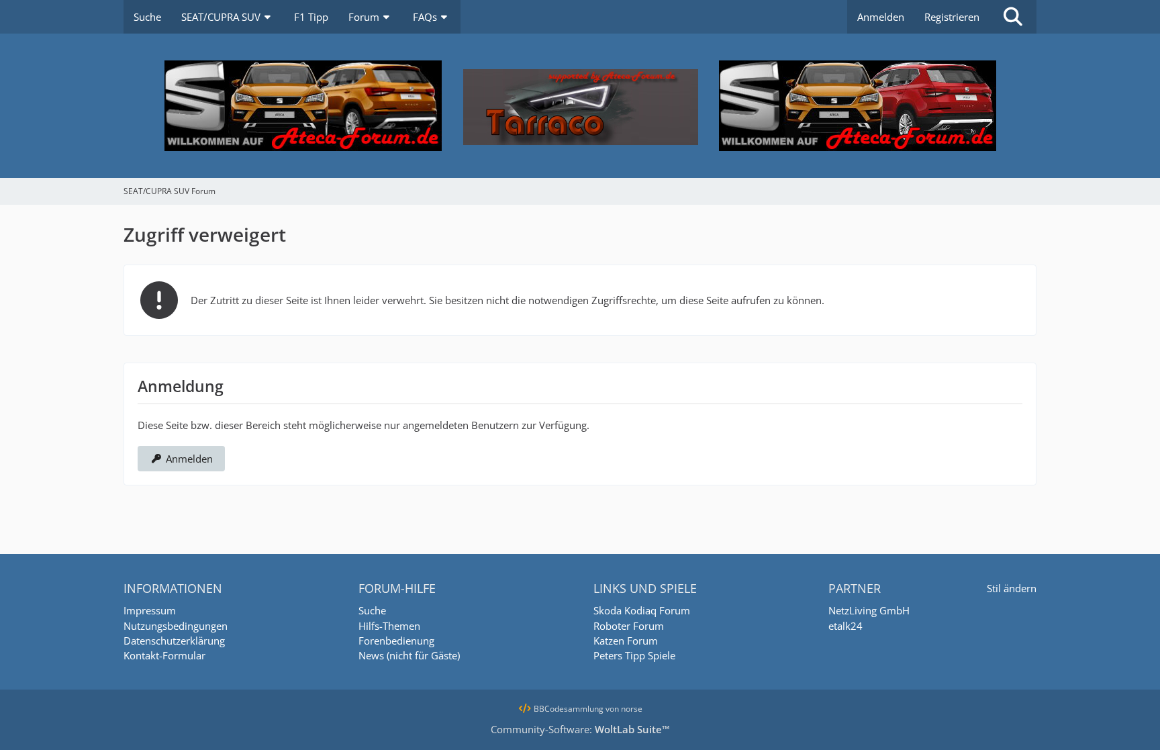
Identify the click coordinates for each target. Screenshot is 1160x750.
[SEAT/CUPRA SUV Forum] (580, 106)
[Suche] (1012, 17)
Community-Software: (580, 729)
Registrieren (951, 17)
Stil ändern (1011, 588)
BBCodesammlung (567, 708)
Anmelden (880, 17)
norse (631, 708)
